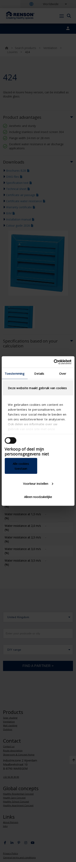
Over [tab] (62, 373)
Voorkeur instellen (35, 483)
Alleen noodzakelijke (38, 497)
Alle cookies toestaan (21, 466)
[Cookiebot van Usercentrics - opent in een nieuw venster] (54, 362)
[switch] (10, 440)
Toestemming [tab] (15, 373)
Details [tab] (39, 373)
